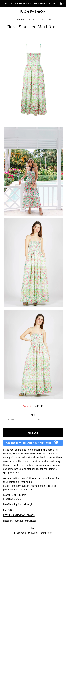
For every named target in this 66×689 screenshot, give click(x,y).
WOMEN (20, 20)
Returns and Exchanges (19, 515)
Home (11, 20)
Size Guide (9, 509)
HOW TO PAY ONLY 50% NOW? (20, 520)
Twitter (34, 532)
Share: (33, 528)
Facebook (20, 532)
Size (33, 414)
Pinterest (47, 532)
